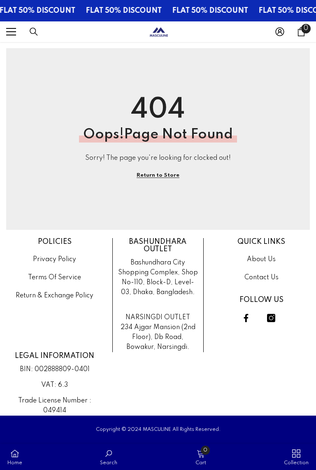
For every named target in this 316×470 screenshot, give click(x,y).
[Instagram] (271, 318)
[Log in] (279, 31)
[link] (108, 457)
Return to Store (158, 175)
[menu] (11, 32)
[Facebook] (246, 318)
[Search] (34, 32)
